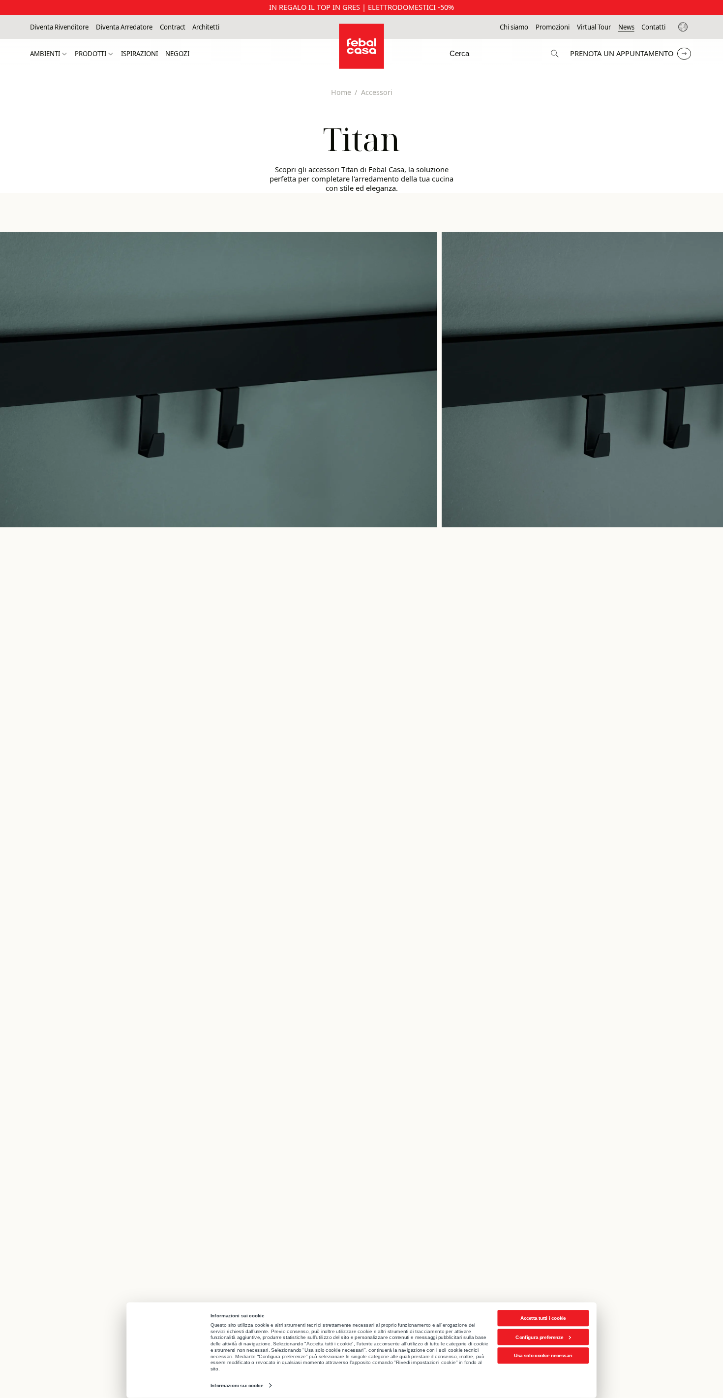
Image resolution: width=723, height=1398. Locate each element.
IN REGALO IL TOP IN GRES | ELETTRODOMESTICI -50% (361, 7)
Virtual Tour (594, 27)
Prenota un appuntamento (621, 53)
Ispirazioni (139, 54)
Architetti (205, 27)
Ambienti (45, 54)
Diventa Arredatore (124, 27)
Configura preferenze (539, 1336)
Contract (172, 27)
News (626, 27)
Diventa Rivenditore (59, 27)
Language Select (684, 27)
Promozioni (553, 27)
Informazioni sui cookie (237, 1385)
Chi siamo (514, 27)
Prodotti (90, 54)
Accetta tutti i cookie (543, 1318)
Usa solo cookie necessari (543, 1355)
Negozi (177, 54)
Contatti (653, 27)
